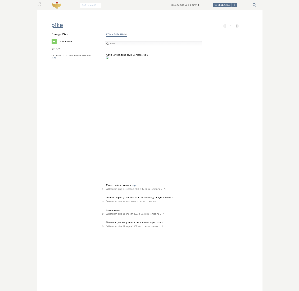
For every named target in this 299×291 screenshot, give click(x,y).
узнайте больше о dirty (184, 4)
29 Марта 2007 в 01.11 (134, 226)
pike (57, 25)
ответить (155, 189)
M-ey (54, 58)
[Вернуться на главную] (39, 3)
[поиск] (254, 5)
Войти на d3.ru (90, 5)
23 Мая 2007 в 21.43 (132, 201)
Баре (134, 185)
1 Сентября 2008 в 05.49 (135, 189)
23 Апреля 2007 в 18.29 (134, 214)
